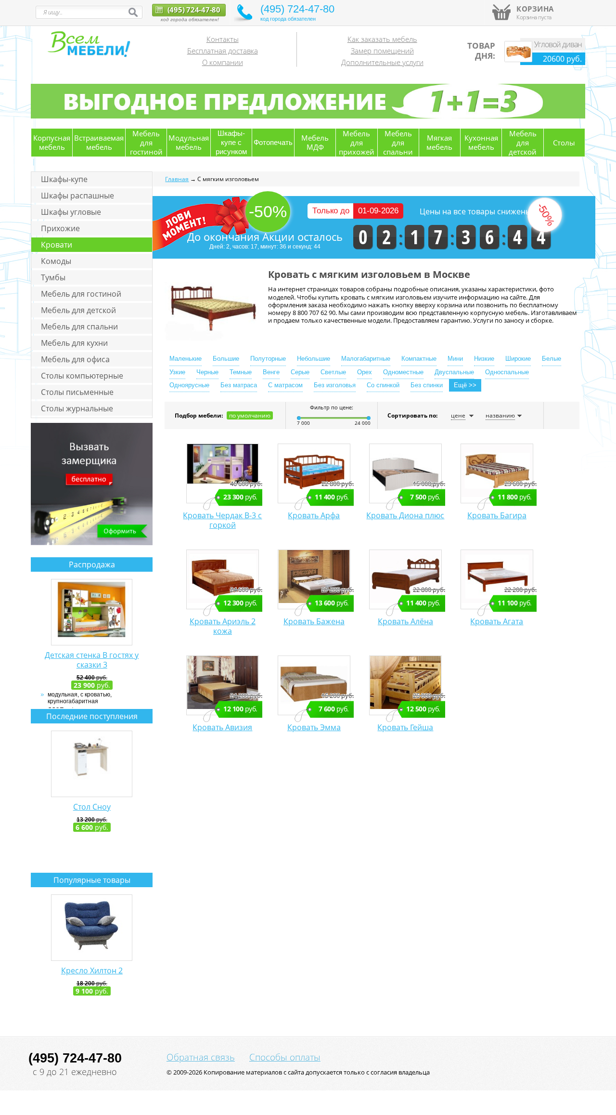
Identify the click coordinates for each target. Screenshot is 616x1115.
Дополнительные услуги (382, 62)
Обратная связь (201, 1057)
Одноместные (403, 372)
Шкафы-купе (64, 179)
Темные (241, 372)
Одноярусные (189, 385)
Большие (226, 358)
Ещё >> (465, 385)
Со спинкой (383, 385)
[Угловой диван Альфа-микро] (518, 60)
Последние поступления (92, 716)
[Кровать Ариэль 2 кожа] (222, 579)
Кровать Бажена (314, 621)
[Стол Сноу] (91, 764)
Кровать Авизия (222, 727)
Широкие (518, 358)
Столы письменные (77, 392)
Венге (271, 372)
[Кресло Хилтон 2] (91, 927)
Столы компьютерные (82, 375)
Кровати (56, 244)
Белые (551, 358)
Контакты (222, 39)
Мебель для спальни (79, 326)
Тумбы (53, 277)
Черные (207, 372)
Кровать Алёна (405, 621)
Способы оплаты (285, 1057)
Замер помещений (382, 50)
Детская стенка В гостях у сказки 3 (92, 659)
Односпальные (507, 372)
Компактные (418, 358)
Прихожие (60, 228)
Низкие (484, 358)
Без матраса (238, 385)
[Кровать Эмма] (314, 685)
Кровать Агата (496, 621)
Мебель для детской (78, 310)
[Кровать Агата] (497, 579)
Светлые (333, 372)
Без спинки (427, 385)
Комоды (56, 261)
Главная (177, 179)
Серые (300, 372)
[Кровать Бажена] (314, 579)
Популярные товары (91, 880)
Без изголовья (335, 385)
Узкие (177, 372)
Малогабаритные (365, 358)
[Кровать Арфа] (314, 473)
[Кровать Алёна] (405, 579)
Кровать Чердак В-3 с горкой (222, 520)
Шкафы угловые (71, 212)
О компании (222, 62)
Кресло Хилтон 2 (92, 970)
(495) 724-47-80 (193, 9)
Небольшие (313, 358)
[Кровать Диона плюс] (405, 473)
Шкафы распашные (77, 195)
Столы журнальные (77, 408)
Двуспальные (454, 372)
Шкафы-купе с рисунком (231, 142)
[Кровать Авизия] (222, 685)
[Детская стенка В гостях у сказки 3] (91, 612)
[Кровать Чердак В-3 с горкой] (222, 473)
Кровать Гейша (405, 727)
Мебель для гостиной (81, 294)
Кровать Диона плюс (405, 515)
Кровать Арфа (314, 515)
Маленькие (185, 358)
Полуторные (268, 358)
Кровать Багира (496, 515)
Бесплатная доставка (222, 50)
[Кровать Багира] (497, 473)
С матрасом (285, 385)
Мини (455, 358)
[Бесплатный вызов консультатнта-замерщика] (92, 543)
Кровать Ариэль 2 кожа (223, 626)
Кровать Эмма (314, 727)
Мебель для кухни (74, 343)
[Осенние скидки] (308, 116)
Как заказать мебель (382, 39)
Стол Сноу (92, 807)
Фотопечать (273, 142)
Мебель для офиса (75, 359)
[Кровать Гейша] (405, 685)
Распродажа (92, 564)
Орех (364, 372)
